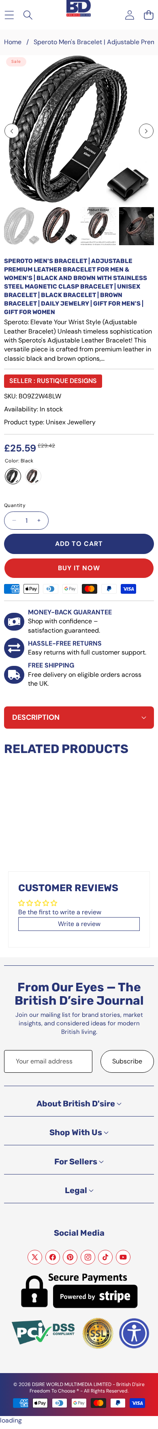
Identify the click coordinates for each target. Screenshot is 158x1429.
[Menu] (9, 15)
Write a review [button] (79, 924)
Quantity (15, 505)
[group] (21, 226)
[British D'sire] (78, 8)
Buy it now (79, 568)
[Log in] (129, 15)
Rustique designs (67, 381)
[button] (148, 15)
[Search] (28, 15)
